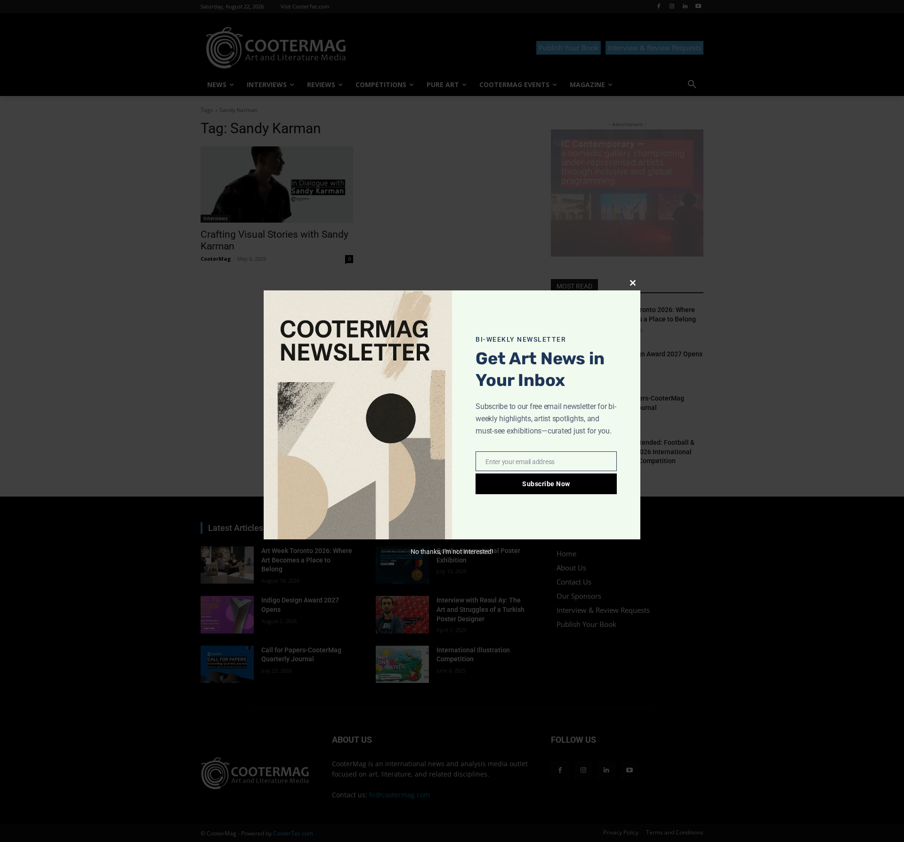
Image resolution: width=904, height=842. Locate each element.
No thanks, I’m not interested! (452, 551)
